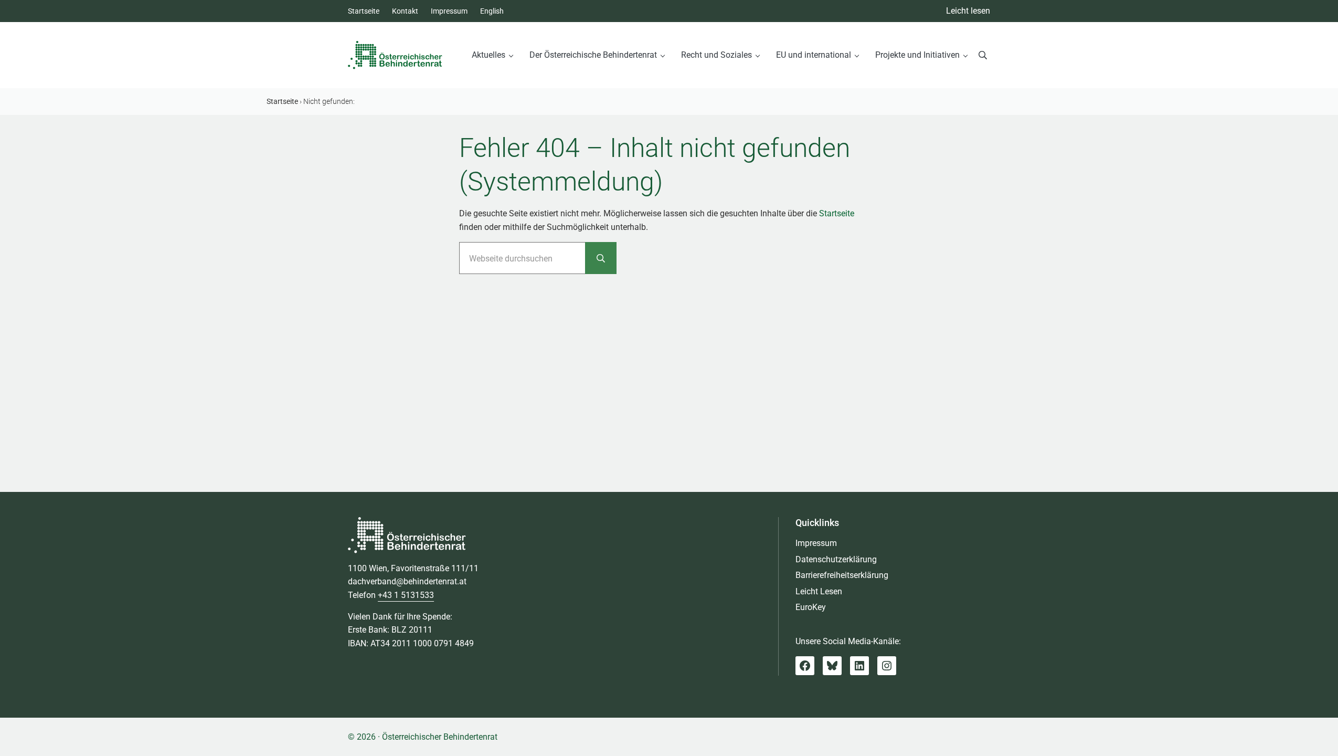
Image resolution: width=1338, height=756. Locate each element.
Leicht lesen (968, 11)
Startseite (836, 213)
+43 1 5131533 (406, 595)
